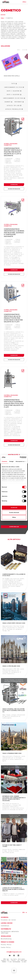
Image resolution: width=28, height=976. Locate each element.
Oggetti (8, 161)
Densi (18, 158)
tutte (13, 83)
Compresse (9, 158)
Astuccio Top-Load (13, 105)
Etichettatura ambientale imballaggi (10, 932)
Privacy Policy (6, 944)
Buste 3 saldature (13, 91)
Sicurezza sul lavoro (8, 920)
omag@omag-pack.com (14, 952)
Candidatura (5, 925)
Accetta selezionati (14, 512)
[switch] (24, 491)
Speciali (9, 163)
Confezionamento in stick (13, 87)
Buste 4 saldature (13, 94)
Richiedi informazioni (14, 188)
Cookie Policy (6, 947)
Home (2, 18)
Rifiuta (14, 517)
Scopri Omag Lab (14, 526)
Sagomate (7, 102)
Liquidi (17, 160)
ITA (24, 2)
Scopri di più (14, 184)
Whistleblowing (6, 938)
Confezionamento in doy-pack (13, 98)
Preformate (18, 102)
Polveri (17, 161)
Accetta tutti (14, 507)
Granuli (8, 160)
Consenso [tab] (4, 461)
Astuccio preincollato (13, 109)
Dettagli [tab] (11, 461)
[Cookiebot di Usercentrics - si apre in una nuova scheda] (20, 457)
